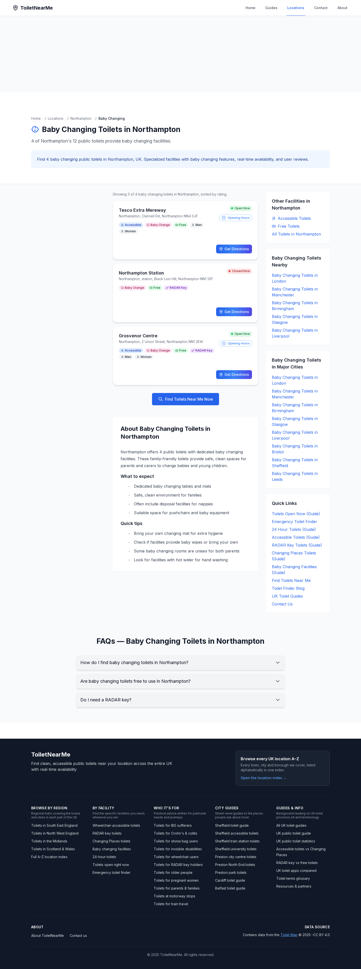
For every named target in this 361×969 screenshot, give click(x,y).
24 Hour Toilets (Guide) (294, 529)
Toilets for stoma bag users (176, 841)
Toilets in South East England (54, 825)
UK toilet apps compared (296, 870)
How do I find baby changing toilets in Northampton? (134, 662)
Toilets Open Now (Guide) (296, 513)
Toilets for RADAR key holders (178, 865)
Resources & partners (293, 886)
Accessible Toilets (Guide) (296, 537)
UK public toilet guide (293, 833)
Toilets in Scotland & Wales (53, 849)
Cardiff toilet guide (230, 880)
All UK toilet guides (291, 825)
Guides (271, 8)
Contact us (78, 935)
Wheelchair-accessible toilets (116, 825)
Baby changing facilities (112, 849)
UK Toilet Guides (287, 596)
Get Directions (236, 249)
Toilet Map (289, 935)
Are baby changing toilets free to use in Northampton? (135, 681)
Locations (295, 8)
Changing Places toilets (111, 841)
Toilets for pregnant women (176, 880)
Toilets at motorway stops (174, 896)
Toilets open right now (111, 865)
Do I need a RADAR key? (105, 699)
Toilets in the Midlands (49, 841)
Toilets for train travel (171, 904)
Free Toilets (289, 226)
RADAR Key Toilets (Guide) (297, 545)
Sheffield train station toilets (237, 841)
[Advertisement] (180, 54)
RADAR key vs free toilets (297, 863)
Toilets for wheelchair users (176, 857)
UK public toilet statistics (295, 841)
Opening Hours (239, 218)
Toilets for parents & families (177, 888)
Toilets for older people (173, 872)
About (342, 8)
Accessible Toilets (294, 218)
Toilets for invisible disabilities (178, 849)
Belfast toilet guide (230, 888)
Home (250, 8)
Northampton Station (141, 272)
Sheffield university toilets (236, 849)
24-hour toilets (104, 857)
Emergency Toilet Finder (294, 521)
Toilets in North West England (55, 833)
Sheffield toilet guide (232, 825)
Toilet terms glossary (293, 878)
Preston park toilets (231, 872)
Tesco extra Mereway (142, 210)
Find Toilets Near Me (291, 580)
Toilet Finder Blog (288, 588)
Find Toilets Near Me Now (189, 399)
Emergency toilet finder (111, 872)
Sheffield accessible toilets (237, 833)
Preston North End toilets (235, 865)
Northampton (80, 118)
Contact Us (282, 604)
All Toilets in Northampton (296, 234)
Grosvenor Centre (138, 335)
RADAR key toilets (107, 833)
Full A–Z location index (49, 857)
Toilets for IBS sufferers (173, 825)
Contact (321, 8)
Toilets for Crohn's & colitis (175, 833)
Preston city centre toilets (235, 857)
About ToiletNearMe (47, 935)
